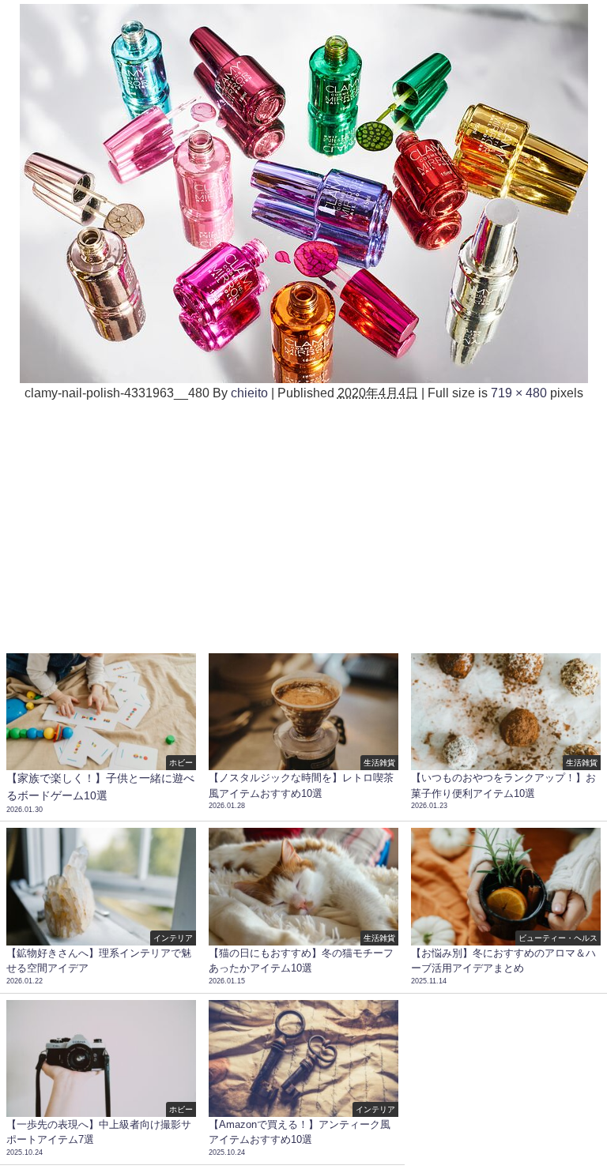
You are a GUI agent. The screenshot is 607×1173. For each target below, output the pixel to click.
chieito (249, 392)
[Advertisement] (303, 520)
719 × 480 (519, 392)
